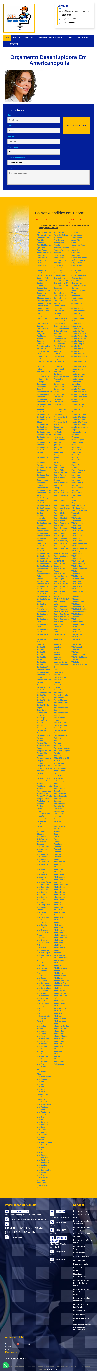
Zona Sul (41, 1188)
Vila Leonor (42, 1031)
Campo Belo (42, 288)
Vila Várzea (41, 1173)
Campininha (42, 285)
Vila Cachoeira (77, 546)
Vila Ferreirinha (60, 938)
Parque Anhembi (78, 450)
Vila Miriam (58, 978)
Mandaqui (41, 718)
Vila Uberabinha (44, 1170)
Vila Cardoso (59, 897)
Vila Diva (57, 920)
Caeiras (40, 283)
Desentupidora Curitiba (15, 1358)
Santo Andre (59, 806)
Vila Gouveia (76, 584)
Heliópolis (41, 369)
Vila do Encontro (44, 955)
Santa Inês (41, 821)
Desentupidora (80, 1211)
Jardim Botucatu (44, 424)
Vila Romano (42, 1122)
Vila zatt (57, 1056)
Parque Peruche (60, 723)
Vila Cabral (41, 902)
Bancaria (57, 253)
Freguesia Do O (60, 414)
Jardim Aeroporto (44, 392)
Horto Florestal (43, 371)
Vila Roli (40, 1120)
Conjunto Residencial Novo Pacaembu (61, 376)
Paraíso (40, 738)
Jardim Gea (42, 500)
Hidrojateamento (80, 1264)
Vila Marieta (42, 1046)
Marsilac (57, 647)
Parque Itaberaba (61, 695)
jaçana (56, 457)
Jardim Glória (42, 503)
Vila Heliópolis (43, 996)
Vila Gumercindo (44, 986)
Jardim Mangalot (78, 361)
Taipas (56, 836)
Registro (75, 503)
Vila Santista (59, 1031)
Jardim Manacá (43, 563)
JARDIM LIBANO (61, 553)
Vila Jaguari (76, 599)
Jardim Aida (59, 470)
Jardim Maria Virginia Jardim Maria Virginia (60, 576)
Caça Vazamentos (81, 1256)
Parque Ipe (58, 692)
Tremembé (41, 841)
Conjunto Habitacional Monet (59, 361)
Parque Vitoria (77, 495)
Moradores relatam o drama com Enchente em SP (82, 1327)
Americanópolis (43, 237)
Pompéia (40, 816)
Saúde (39, 826)
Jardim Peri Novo (78, 392)
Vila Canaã (41, 912)
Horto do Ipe (59, 437)
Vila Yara (57, 1054)
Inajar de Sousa (43, 376)
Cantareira (41, 293)
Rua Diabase (59, 776)
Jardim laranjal (60, 546)
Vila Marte (41, 1054)
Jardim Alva (42, 399)
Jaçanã (40, 389)
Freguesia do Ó (60, 422)
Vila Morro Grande (61, 986)
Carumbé (57, 316)
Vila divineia (59, 927)
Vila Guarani (42, 981)
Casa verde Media (61, 326)
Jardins (57, 629)
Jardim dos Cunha (79, 333)
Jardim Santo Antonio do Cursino (42, 641)
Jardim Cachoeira (61, 493)
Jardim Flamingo (78, 339)
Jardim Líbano (77, 359)
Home (7, 38)
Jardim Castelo (43, 442)
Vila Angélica (77, 523)
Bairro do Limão (44, 253)
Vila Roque (76, 629)
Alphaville (58, 237)
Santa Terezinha (60, 793)
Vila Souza (58, 1044)
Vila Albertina (42, 854)
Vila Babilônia (43, 884)
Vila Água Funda (44, 882)
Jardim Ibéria (77, 346)
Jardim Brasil (42, 427)
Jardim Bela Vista (61, 483)
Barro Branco (42, 255)
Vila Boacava (77, 536)
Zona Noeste (42, 1185)
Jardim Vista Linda (79, 427)
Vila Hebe (58, 945)
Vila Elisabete (59, 930)
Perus (39, 809)
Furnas (40, 364)
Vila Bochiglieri (43, 887)
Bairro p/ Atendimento (16, 158)
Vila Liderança (77, 601)
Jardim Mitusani (60, 589)
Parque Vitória (43, 799)
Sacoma (57, 783)
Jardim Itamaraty (61, 541)
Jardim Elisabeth (61, 518)
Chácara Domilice (61, 328)
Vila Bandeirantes (61, 884)
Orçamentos (83, 38)
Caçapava (58, 288)
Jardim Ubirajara (44, 690)
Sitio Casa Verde (78, 508)
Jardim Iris (75, 351)
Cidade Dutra (59, 344)
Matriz (56, 649)
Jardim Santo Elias (79, 404)
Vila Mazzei (41, 1059)
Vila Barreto (76, 526)
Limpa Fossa (79, 1260)
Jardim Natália (43, 584)
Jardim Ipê (41, 521)
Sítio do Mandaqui (79, 510)
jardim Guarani (60, 531)
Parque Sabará (43, 793)
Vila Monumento (44, 1077)
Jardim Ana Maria (44, 402)
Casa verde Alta (60, 318)
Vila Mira (40, 1064)
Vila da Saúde (43, 948)
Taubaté (57, 841)
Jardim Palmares (44, 594)
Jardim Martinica (61, 586)
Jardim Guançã (43, 505)
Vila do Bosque (43, 953)
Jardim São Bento (79, 407)
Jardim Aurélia (43, 412)
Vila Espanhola (60, 935)
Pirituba (40, 811)
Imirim (39, 374)
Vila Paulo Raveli (78, 624)
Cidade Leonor (43, 308)
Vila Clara (41, 927)
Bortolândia (42, 258)
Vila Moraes (42, 1079)
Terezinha (58, 844)
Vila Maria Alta (43, 1039)
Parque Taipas (60, 730)
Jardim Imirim (77, 349)
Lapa (56, 632)
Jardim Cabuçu (43, 432)
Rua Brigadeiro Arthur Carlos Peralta (60, 770)
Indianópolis (42, 379)
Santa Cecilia (59, 788)
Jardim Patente (43, 596)
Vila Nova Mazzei (44, 1104)
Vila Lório (58, 965)
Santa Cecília (59, 791)
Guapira (40, 366)
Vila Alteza (58, 864)
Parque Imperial (43, 766)
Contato (14, 44)
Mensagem (11, 168)
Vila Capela (41, 915)
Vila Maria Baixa (44, 1041)
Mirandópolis (42, 720)
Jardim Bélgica (43, 417)
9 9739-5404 (16, 1237)
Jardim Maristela (61, 584)
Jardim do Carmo (44, 475)
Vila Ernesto (59, 932)
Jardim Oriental (43, 591)
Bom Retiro (58, 265)
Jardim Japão (42, 533)
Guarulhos (58, 427)
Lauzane (40, 715)
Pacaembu (58, 672)
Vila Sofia (41, 1168)
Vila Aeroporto (43, 847)
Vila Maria (41, 1036)
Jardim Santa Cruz (79, 394)
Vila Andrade (59, 872)
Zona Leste (42, 1183)
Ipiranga (40, 382)
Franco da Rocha (44, 361)
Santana (40, 824)
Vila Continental (78, 563)
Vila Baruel (76, 528)
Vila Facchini (42, 968)
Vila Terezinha (77, 647)
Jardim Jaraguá (78, 354)
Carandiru (75, 253)
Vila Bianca (76, 533)
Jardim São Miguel (79, 422)
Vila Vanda (75, 649)
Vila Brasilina (42, 890)
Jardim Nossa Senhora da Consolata (77, 381)
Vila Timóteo (59, 1049)
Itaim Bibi (58, 450)
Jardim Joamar (43, 536)
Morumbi (57, 657)
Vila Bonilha (76, 541)
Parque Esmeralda (61, 690)
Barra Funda (59, 255)
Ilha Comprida (77, 298)
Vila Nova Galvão (44, 1102)
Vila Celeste (42, 925)
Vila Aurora (41, 879)
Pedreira (40, 804)
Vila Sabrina (42, 1132)
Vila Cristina (42, 940)
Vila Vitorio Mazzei (79, 657)
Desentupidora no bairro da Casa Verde (81, 1282)
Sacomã (57, 786)
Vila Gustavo (42, 991)
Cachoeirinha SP (61, 280)
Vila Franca (58, 940)
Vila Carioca (42, 920)
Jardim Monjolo (60, 591)
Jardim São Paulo (79, 424)
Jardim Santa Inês (79, 397)
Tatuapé (57, 839)
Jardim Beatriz (43, 414)
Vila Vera (40, 1175)
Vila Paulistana (43, 1112)
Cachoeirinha (42, 280)
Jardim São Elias (78, 414)
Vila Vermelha (42, 1178)
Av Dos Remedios (61, 248)
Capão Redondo (61, 306)
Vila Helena (41, 993)
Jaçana (57, 460)
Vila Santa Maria (60, 1029)
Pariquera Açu (77, 442)
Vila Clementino (43, 930)
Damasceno (59, 384)
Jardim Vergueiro (44, 692)
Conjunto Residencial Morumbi (59, 368)
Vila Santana (42, 1147)
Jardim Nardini (77, 376)
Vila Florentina (77, 579)
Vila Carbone (59, 892)
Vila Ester (75, 574)
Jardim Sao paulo (61, 617)
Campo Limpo (60, 296)
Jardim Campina (44, 435)
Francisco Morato (61, 407)
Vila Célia (75, 556)
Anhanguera (59, 242)
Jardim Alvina (77, 308)
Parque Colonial (44, 751)
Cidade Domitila (44, 306)
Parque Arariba (60, 677)
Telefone (10, 136)
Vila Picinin (58, 1006)
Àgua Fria (41, 248)
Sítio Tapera (42, 839)
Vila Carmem (42, 922)
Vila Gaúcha (42, 975)
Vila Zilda (41, 1180)
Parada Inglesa (43, 735)
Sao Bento (58, 809)
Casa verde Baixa (61, 323)
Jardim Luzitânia (44, 561)
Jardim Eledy (59, 513)
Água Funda (42, 250)
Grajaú (56, 424)
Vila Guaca (41, 978)
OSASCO (57, 670)
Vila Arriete (41, 877)
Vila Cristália (42, 938)
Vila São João (43, 1155)
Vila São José (42, 1157)
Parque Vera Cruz (61, 735)
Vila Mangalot (77, 604)
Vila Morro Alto (60, 983)
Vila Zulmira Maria (79, 665)
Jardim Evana (59, 521)
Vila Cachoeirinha (79, 548)
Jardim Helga (59, 533)
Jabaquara (41, 384)
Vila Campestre (43, 905)
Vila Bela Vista (77, 531)
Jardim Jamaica (60, 543)
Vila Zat (74, 660)
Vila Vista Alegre (78, 654)
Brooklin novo (60, 275)
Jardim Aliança (43, 394)
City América (76, 263)
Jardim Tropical (43, 687)
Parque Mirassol (61, 700)
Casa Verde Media (79, 258)
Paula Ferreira (43, 801)
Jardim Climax (43, 450)
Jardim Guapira (43, 508)
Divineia (57, 392)
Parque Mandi (60, 697)
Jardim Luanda (43, 556)
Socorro (57, 834)
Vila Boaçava (77, 538)
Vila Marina (58, 973)
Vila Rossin (76, 632)
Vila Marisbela (60, 975)
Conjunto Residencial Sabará (42, 336)
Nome (9, 115)
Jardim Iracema (60, 538)
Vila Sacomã (42, 1135)
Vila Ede (40, 963)
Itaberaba (58, 447)
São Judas (41, 836)
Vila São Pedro (43, 1160)
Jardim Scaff (42, 667)
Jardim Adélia (59, 467)
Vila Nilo (40, 1084)
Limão (56, 637)
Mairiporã (75, 435)
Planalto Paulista (44, 814)
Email (9, 126)
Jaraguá (57, 462)
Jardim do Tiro (77, 328)
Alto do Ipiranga (44, 235)
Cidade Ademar (60, 341)
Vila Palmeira (59, 991)
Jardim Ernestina (44, 490)
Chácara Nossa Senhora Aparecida (60, 333)
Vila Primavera (60, 1018)
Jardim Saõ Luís (61, 622)
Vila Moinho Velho (61, 981)
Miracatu (75, 437)
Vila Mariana (42, 1044)
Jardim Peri (41, 604)
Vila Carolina (59, 902)
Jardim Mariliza (60, 581)
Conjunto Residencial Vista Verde (78, 290)
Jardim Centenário (79, 316)
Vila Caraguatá (43, 917)
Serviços (29, 38)
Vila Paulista (42, 1109)
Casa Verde (41, 296)
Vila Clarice (76, 558)
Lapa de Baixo (60, 634)
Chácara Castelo (44, 298)
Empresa (17, 38)
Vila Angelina (42, 864)
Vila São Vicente (61, 1036)
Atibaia (57, 245)
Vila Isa (40, 1023)
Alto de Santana (44, 232)
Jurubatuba (42, 713)
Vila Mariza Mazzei (79, 611)
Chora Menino (60, 339)
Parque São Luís (61, 728)
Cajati (73, 242)
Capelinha (58, 308)
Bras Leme (41, 270)
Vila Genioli (76, 581)
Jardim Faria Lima (61, 523)
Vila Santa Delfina (61, 1026)
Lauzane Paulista (78, 432)
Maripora (57, 644)
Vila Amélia (76, 521)
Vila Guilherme (43, 983)
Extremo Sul (59, 404)
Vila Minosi (76, 617)
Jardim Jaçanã (43, 531)
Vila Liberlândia (60, 963)
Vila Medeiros (42, 1061)
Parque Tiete (59, 733)
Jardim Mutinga (78, 374)
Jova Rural (41, 710)
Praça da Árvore (44, 819)
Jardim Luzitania (61, 556)
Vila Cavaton (59, 907)
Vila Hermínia (59, 948)
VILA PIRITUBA (60, 1008)
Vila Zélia (75, 662)
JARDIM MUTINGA (61, 599)
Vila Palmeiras (60, 993)
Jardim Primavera (61, 606)
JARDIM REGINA (61, 611)
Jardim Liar (41, 551)
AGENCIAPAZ (52, 1369)
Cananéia (75, 250)
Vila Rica (40, 1117)
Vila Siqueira (59, 1039)
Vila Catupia (76, 551)
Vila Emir (40, 965)
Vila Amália (76, 518)
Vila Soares (76, 644)
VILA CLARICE (60, 910)
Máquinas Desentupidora (50, 38)
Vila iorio (57, 950)
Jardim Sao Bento (61, 614)
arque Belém (76, 237)
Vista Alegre (59, 1061)
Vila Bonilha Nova (79, 543)
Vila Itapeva (76, 596)
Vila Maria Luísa (60, 968)
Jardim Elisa (59, 515)
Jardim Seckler (43, 670)
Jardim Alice (42, 397)
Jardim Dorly (59, 510)
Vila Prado (58, 1013)
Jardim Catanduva (61, 505)
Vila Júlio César (60, 960)
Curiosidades (79, 1315)
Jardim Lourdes (43, 553)
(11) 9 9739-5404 (69, 19)
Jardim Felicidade (79, 336)
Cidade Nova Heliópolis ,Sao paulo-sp (60, 348)
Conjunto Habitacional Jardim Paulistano (79, 282)
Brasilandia (58, 268)
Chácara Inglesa (44, 301)
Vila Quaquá (42, 1114)
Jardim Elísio (42, 488)
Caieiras (57, 291)
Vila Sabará (41, 1130)
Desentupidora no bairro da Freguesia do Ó (82, 1291)
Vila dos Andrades (79, 569)
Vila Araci (41, 869)
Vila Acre (57, 859)
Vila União (58, 1051)
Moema (40, 723)
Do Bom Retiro (60, 394)
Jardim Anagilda (78, 311)
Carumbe (57, 313)
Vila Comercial (77, 561)
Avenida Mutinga (44, 245)
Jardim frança (59, 526)
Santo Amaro (59, 804)
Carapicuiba (59, 311)
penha (56, 740)
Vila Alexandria (43, 857)
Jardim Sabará (43, 611)
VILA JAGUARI (60, 955)
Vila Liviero (41, 1034)
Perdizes (40, 806)
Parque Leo (76, 452)
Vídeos (72, 38)
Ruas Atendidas (80, 1311)
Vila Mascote (42, 1056)
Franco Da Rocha (61, 409)
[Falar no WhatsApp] (6, 1365)
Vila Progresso (60, 1021)
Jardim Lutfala (43, 558)
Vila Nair (40, 1082)
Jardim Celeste (43, 447)
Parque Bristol (43, 743)
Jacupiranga (76, 303)
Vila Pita (74, 627)
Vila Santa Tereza (44, 1145)
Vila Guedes (76, 586)
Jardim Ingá (59, 536)
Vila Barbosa (59, 887)
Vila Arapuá (42, 872)
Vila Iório (57, 953)
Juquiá (74, 430)
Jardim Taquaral (44, 680)
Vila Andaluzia (43, 862)
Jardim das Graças (62, 508)
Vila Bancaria (59, 877)
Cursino (40, 341)
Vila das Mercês (43, 950)
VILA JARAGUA (60, 958)
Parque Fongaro (44, 758)
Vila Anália (58, 869)
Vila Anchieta (42, 859)
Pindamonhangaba (62, 748)
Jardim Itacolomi (44, 523)
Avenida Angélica (61, 250)
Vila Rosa (41, 1127)
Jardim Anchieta (44, 404)
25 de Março (76, 235)
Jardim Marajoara (44, 566)
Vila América (59, 867)
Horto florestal (60, 440)
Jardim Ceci (42, 445)
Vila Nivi (40, 1087)
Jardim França (43, 498)
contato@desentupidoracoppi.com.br (74, 11)
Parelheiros (58, 675)
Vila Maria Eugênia (79, 609)
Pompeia (57, 756)
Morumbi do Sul (60, 662)
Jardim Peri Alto (78, 389)
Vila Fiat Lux (76, 576)
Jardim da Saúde (44, 467)
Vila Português (60, 1011)
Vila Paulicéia (42, 1107)
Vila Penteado (60, 1001)
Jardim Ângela (60, 475)
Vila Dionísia (59, 917)
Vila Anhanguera (44, 867)
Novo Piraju (42, 728)
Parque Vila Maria (44, 796)
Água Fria (75, 240)
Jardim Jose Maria (79, 356)
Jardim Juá (41, 538)
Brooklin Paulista (44, 275)
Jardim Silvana (43, 672)
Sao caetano (59, 811)
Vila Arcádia (42, 874)
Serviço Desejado (14, 147)
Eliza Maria (58, 397)
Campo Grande (43, 291)
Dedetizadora (79, 1253)
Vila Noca (41, 1089)
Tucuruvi (40, 844)
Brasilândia (42, 273)
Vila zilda (57, 1059)
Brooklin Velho (43, 278)
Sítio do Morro (60, 826)
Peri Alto (57, 745)
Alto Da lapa (59, 240)
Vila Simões (42, 1165)
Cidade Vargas (43, 311)
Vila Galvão (58, 943)
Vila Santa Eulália (44, 1142)
